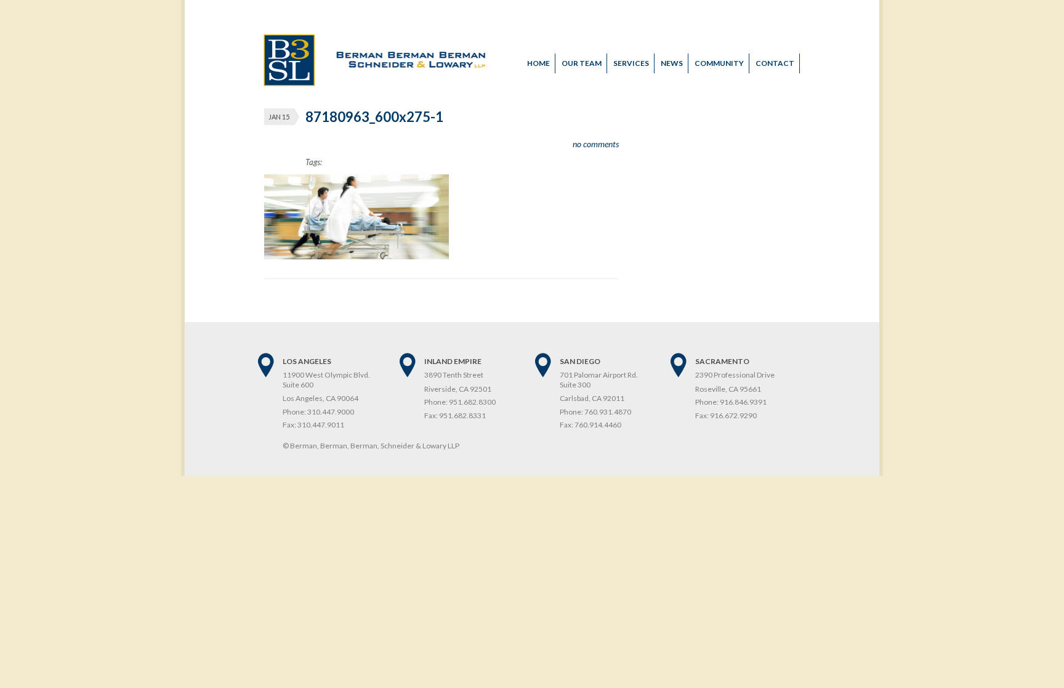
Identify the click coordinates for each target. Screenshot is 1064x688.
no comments (596, 144)
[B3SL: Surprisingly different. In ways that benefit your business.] (376, 83)
